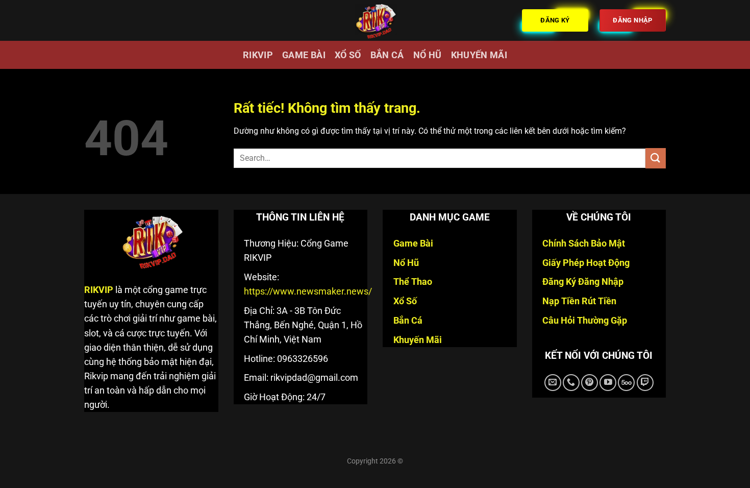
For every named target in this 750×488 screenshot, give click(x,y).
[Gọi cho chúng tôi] (571, 382)
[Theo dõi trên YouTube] (607, 382)
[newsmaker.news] (375, 20)
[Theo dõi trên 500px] (626, 382)
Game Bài (304, 55)
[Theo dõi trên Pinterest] (589, 382)
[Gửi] (655, 158)
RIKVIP (258, 55)
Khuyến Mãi (479, 55)
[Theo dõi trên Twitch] (645, 382)
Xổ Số (348, 55)
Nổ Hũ (427, 55)
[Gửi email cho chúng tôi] (552, 382)
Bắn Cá (387, 55)
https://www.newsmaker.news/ (308, 291)
